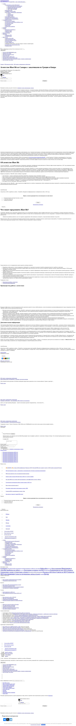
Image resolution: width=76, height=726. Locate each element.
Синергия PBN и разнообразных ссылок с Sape (15, 491)
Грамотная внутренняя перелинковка (10, 599)
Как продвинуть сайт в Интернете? (12, 4)
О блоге (4, 28)
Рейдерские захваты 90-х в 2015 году (22, 621)
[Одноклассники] (4, 358)
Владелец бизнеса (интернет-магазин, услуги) (13, 197)
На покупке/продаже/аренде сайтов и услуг (14, 22)
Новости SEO (10, 15)
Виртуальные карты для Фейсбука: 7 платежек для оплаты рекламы (14, 379)
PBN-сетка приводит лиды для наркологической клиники (17, 473)
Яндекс (46, 574)
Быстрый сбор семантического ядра (12, 44)
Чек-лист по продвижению (8, 598)
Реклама (4, 690)
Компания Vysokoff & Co (10, 29)
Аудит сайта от (8, 531)
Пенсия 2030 (22, 570)
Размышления (10, 14)
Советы (9, 13)
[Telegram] (9, 358)
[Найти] (24, 49)
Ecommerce (3, 568)
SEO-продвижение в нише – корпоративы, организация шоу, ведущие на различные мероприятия (25, 470)
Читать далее (3, 383)
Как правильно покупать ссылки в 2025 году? (12, 593)
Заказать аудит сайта (9, 38)
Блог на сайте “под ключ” (8, 59)
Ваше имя (2, 445)
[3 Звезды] (3, 354)
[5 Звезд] (5, 354)
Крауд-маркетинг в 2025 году (9, 592)
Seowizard (8, 528)
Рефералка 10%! (8, 31)
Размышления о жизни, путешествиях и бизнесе (14, 572)
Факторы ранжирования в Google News (11, 607)
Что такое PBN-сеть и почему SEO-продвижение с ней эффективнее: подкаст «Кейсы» (23, 479)
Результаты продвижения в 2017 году (10, 460)
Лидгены (49, 568)
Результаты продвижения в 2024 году (10, 453)
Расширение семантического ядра (10, 580)
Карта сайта (5, 693)
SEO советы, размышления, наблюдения (13, 12)
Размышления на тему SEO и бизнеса (61, 570)
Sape (7, 517)
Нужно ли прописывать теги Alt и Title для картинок (13, 629)
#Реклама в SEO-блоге (5, 360)
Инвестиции (7, 25)
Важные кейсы (3, 450)
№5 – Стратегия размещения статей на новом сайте (19, 620)
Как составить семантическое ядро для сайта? (12, 579)
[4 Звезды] (4, 354)
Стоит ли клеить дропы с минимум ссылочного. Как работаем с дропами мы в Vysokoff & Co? (29, 618)
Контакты (5, 34)
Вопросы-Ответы (6, 32)
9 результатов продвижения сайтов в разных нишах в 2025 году (19, 482)
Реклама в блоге (8, 30)
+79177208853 (8, 654)
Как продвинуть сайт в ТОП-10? (9, 597)
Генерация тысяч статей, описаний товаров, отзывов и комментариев (17, 58)
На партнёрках (8, 24)
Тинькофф (42, 574)
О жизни (4, 27)
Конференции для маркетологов (11, 18)
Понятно (43, 724)
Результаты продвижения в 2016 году (10, 461)
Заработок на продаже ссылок (9, 606)
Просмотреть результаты (38, 204)
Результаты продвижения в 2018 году (10, 459)
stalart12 (6, 656)
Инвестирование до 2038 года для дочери (31, 568)
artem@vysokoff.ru (8, 652)
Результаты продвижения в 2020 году (10, 457)
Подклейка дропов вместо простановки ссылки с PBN (17, 488)
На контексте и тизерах (10, 21)
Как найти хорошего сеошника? (9, 608)
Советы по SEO (61, 572)
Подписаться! (8, 704)
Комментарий (3, 444)
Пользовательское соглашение (9, 692)
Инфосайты (44, 568)
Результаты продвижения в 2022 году (10, 455)
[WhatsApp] (7, 358)
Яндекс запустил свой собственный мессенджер (20, 622)
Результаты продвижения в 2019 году (10, 458)
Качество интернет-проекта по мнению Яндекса (12, 600)
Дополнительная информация (9, 283)
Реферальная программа (10, 538)
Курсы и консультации (7, 687)
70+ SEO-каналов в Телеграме (9, 605)
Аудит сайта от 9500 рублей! (8, 688)
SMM (22, 568)
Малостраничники (56, 568)
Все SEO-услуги (6, 682)
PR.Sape (7, 522)
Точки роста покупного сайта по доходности (21, 612)
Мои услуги (5, 37)
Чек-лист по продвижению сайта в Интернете (24, 619)
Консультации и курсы (9, 532)
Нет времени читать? (5, 72)
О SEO (4, 3)
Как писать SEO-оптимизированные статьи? (12, 584)
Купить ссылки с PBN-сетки (8, 56)
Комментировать (4, 447)
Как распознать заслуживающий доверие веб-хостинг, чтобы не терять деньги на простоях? (33, 616)
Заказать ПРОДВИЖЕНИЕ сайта (9, 52)
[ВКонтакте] (2, 358)
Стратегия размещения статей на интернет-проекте (13, 586)
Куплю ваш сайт (8, 41)
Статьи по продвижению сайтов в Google (27, 574)
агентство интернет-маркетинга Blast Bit (37, 157)
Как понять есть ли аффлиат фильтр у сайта (11, 626)
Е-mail (1, 446)
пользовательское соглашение (35, 724)
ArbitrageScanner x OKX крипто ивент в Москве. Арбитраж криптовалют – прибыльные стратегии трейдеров (35, 613)
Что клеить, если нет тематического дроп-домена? (13, 628)
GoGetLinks (8, 525)
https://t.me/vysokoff (9, 653)
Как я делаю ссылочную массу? (12, 485)
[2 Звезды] (2, 354)
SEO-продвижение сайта (10, 39)
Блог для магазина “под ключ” (9, 683)
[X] (5, 358)
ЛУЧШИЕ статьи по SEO (10, 11)
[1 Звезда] (1, 354)
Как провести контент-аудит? (9, 585)
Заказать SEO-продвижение (8, 686)
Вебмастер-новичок (8, 200)
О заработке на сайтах (7, 20)
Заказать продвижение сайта (10, 536)
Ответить (13, 433)
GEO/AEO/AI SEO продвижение (14, 568)
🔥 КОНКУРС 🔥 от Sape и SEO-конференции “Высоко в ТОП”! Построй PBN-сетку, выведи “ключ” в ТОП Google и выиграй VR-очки (34, 467)
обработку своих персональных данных (26, 87)
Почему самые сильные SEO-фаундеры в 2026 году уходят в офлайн (19, 476)
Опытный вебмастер (8, 199)
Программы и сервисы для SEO (34, 570)
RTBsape (7, 514)
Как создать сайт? (8, 10)
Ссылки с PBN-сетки (9, 42)
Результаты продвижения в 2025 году (10, 452)
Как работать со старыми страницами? (11, 588)
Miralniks (7, 520)
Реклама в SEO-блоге (49, 572)
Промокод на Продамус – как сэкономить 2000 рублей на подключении (15, 400)
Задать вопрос (3, 193)
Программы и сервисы (9, 16)
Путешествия (47, 570)
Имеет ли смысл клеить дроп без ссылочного (12, 627)
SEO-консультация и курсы (10, 40)
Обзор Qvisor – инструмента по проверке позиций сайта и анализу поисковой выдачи (31, 617)
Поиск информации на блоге (6, 49)
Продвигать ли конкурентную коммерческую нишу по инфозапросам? (17, 630)
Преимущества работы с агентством (10, 282)
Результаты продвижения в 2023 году (10, 454)
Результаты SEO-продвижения (11, 17)
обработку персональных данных (16, 449)
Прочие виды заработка (10, 26)
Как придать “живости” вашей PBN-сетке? (14, 494)
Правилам (50, 695)
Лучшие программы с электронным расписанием (10, 422)
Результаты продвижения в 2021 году (10, 456)
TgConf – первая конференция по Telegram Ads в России (26, 615)
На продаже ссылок (9, 23)
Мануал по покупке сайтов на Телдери (11, 604)
